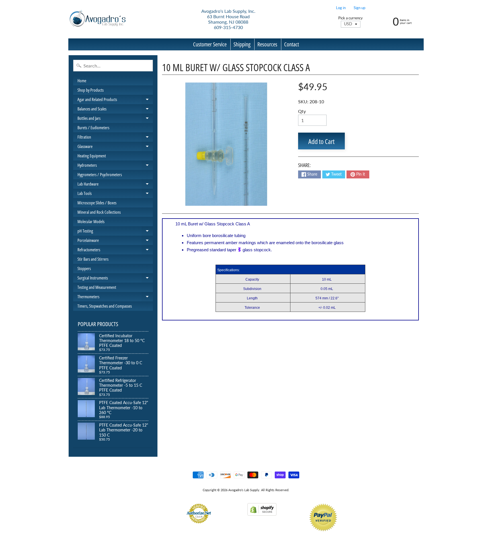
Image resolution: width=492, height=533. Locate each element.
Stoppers (84, 268)
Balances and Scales (115, 110)
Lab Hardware (115, 185)
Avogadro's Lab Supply (243, 490)
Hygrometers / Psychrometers (99, 174)
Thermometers (115, 297)
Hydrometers (115, 166)
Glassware (115, 147)
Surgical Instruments (115, 279)
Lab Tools (115, 194)
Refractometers (115, 250)
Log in (341, 8)
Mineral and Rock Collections (99, 212)
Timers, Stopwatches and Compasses (104, 306)
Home (81, 80)
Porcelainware (115, 241)
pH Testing (115, 232)
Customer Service (210, 44)
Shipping (242, 44)
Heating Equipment (91, 156)
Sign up (359, 8)
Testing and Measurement (96, 287)
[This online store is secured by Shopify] (261, 512)
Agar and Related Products (115, 100)
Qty (302, 111)
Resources (267, 44)
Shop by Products (90, 90)
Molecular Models (90, 221)
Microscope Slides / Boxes (96, 202)
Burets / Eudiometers (93, 127)
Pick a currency (350, 18)
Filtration (115, 138)
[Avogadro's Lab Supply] (97, 19)
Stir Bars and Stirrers (92, 259)
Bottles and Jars (115, 119)
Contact (291, 44)
